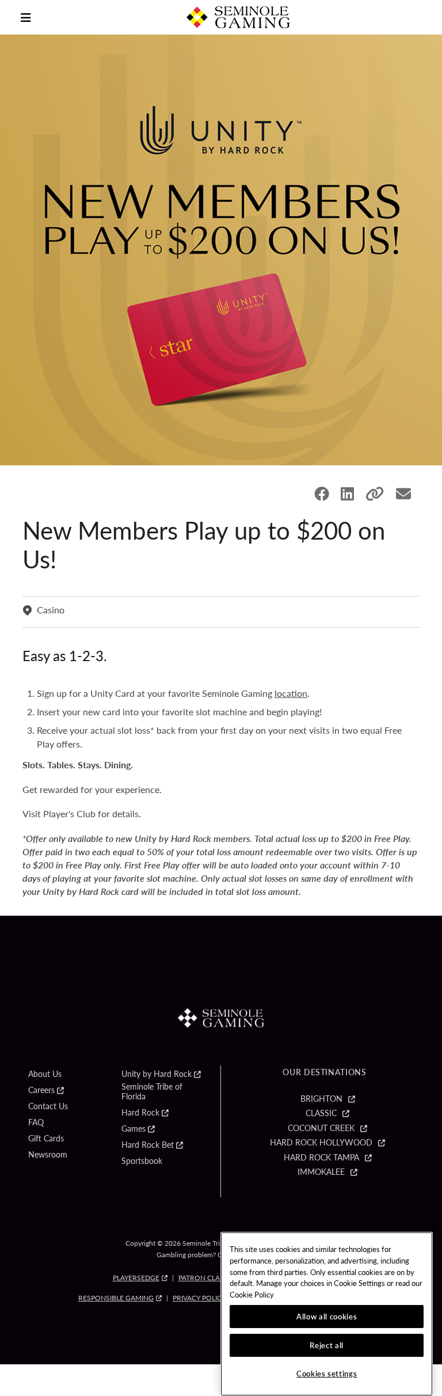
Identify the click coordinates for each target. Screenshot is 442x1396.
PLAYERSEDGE (136, 1277)
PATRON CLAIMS (205, 1277)
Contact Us (48, 1106)
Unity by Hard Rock (156, 1074)
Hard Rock (140, 1112)
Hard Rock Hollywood (321, 1142)
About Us (45, 1074)
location (291, 693)
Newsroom (47, 1155)
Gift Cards (46, 1138)
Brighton (321, 1099)
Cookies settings (326, 1373)
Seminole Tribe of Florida (151, 1092)
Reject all (327, 1345)
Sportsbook (141, 1161)
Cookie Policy (252, 1294)
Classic (321, 1113)
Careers (41, 1090)
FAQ (36, 1122)
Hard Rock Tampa (321, 1157)
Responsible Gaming (116, 1297)
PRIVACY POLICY (199, 1297)
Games (133, 1129)
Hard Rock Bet (147, 1145)
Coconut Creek (321, 1128)
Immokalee (321, 1172)
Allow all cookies (326, 1316)
